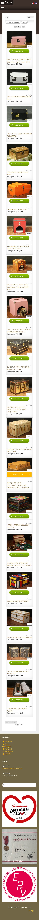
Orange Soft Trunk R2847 (17, 209)
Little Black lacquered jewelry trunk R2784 (19, 135)
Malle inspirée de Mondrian (18, 601)
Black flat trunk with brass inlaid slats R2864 (18, 368)
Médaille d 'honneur (14, 860)
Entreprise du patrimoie (16, 898)
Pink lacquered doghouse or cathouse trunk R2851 (19, 331)
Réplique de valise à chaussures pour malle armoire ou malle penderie (18, 485)
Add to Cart (19, 51)
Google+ (8, 747)
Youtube (8, 754)
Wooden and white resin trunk (19, 637)
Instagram (9, 751)
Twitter (7, 744)
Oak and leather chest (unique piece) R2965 (19, 450)
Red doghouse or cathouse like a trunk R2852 (18, 248)
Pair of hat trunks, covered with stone (18, 672)
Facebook (8, 742)
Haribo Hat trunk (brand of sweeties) (18, 526)
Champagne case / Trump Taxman (17, 710)
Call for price (18, 474)
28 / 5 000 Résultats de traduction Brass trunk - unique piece (17, 409)
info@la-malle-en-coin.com (12, 768)
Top (31, 911)
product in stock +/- (12, 22)
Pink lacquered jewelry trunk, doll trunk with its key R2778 (19, 61)
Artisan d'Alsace (12, 823)
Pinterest (8, 749)
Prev (15, 27)
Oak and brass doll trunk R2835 (17, 173)
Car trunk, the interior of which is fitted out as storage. (19, 564)
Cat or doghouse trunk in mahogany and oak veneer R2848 (17, 287)
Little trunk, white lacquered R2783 (19, 98)
